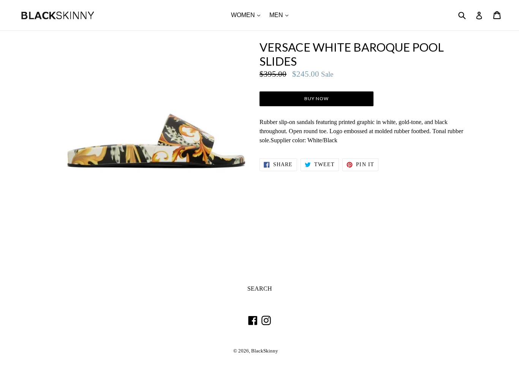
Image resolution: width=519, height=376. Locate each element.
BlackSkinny (264, 351)
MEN (280, 14)
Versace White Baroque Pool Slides (352, 54)
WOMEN (247, 14)
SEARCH (259, 288)
